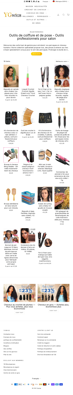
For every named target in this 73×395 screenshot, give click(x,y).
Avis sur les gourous (10, 351)
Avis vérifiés (8, 349)
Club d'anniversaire (10, 370)
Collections (39, 32)
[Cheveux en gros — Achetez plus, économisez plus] (53, 293)
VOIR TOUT (19, 312)
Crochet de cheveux (36, 10)
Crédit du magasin (43, 343)
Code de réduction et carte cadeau (49, 346)
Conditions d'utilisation (11, 343)
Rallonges (28, 16)
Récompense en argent (11, 367)
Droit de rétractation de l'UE (46, 354)
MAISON (29, 6)
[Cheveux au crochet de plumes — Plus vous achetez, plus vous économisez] (20, 293)
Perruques (43, 16)
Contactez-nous (9, 334)
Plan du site (7, 354)
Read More (36, 53)
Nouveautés (41, 6)
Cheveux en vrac (36, 13)
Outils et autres (36, 20)
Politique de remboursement (47, 351)
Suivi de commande (44, 334)
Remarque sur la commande (46, 340)
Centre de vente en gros (12, 373)
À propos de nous (9, 337)
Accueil (32, 32)
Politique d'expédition (44, 349)
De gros (36, 23)
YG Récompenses (9, 364)
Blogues (6, 346)
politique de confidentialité (13, 340)
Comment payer (42, 337)
